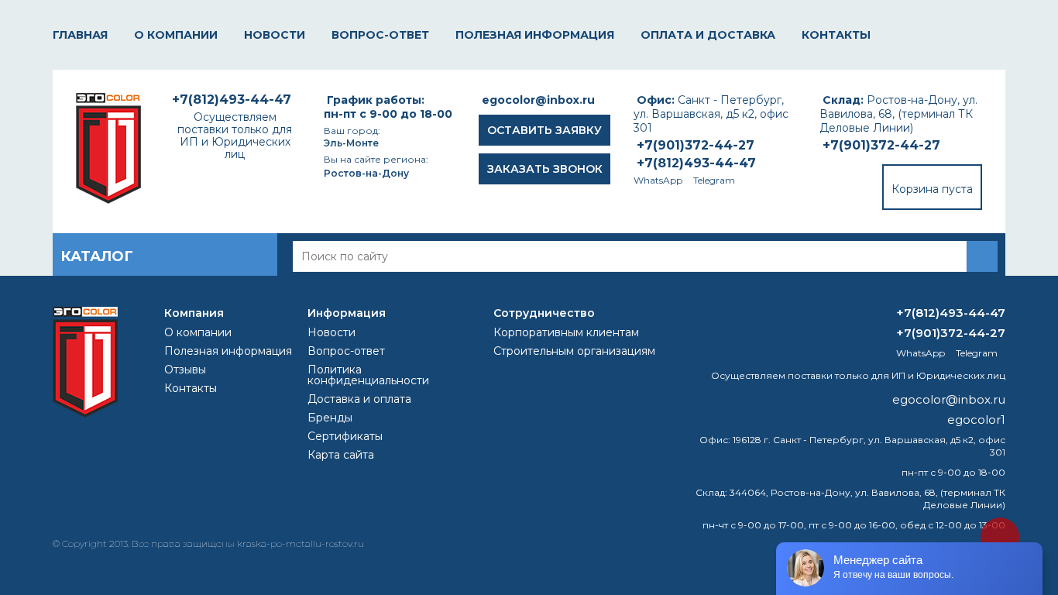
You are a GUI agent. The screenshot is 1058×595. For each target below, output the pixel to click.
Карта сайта (340, 455)
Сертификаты (345, 436)
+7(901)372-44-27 (881, 145)
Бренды (329, 418)
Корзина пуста (932, 189)
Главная (80, 35)
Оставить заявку (544, 130)
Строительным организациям (574, 351)
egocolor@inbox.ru (538, 100)
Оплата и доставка (708, 35)
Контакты (836, 35)
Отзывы (185, 370)
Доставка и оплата (359, 399)
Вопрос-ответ (380, 35)
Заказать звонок (545, 169)
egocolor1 (976, 419)
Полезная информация (534, 35)
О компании (176, 35)
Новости (274, 35)
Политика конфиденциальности (368, 375)
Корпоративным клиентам (566, 332)
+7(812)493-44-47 (696, 163)
